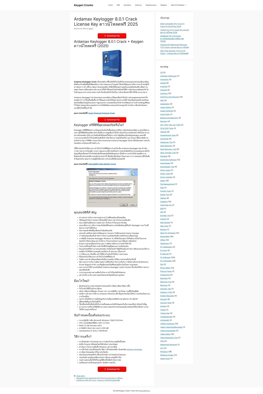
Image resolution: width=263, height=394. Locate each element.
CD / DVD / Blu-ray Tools (170, 125)
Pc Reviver (164, 254)
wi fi (162, 348)
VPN (162, 341)
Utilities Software (167, 324)
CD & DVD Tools (166, 128)
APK (162, 100)
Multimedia (164, 236)
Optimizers (164, 243)
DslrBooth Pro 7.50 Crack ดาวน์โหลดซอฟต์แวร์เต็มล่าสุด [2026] (172, 38)
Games (163, 198)
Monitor (163, 229)
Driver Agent (165, 170)
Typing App (165, 313)
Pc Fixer (163, 250)
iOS (161, 212)
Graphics (163, 5)
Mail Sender (165, 223)
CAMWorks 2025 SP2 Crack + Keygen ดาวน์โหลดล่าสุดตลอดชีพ (98, 380)
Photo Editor (165, 268)
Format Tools (165, 191)
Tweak (163, 310)
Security (163, 299)
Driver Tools (165, 174)
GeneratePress (144, 391)
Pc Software (165, 257)
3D (161, 73)
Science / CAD (166, 292)
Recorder (164, 278)
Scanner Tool (165, 289)
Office (162, 240)
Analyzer (163, 86)
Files (162, 188)
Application (164, 104)
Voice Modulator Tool (169, 338)
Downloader (165, 163)
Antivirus (138, 5)
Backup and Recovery (169, 118)
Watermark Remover (168, 345)
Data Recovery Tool (168, 149)
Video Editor (80, 376)
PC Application (166, 247)
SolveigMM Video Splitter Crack (102, 164)
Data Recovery (151, 5)
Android (163, 90)
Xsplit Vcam (165, 359)
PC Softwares (166, 261)
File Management (167, 184)
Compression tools (168, 135)
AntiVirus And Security (169, 97)
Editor (162, 181)
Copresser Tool (166, 142)
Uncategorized (166, 317)
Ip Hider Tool (165, 216)
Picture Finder (166, 271)
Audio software (166, 111)
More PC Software (177, 5)
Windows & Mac (167, 355)
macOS (163, 219)
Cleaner (163, 132)
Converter (164, 139)
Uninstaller (164, 320)
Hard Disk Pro (166, 205)
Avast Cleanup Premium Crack (101, 113)
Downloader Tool (167, 167)
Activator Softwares (168, 76)
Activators (127, 5)
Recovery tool (165, 282)
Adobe (163, 83)
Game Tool (164, 195)
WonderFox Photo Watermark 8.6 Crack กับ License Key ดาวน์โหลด (99, 378)
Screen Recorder (167, 296)
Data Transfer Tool (168, 153)
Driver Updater (166, 177)
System (163, 306)
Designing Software (168, 160)
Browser (163, 121)
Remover (164, 285)
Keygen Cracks (83, 5)
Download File (113, 36)
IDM (118, 5)
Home (110, 5)
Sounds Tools (165, 303)
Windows (164, 352)
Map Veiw (164, 226)
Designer (164, 156)
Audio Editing (165, 107)
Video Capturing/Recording (171, 327)
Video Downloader (168, 331)
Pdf (161, 264)
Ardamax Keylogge (134, 349)
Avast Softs (165, 114)
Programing (165, 275)
